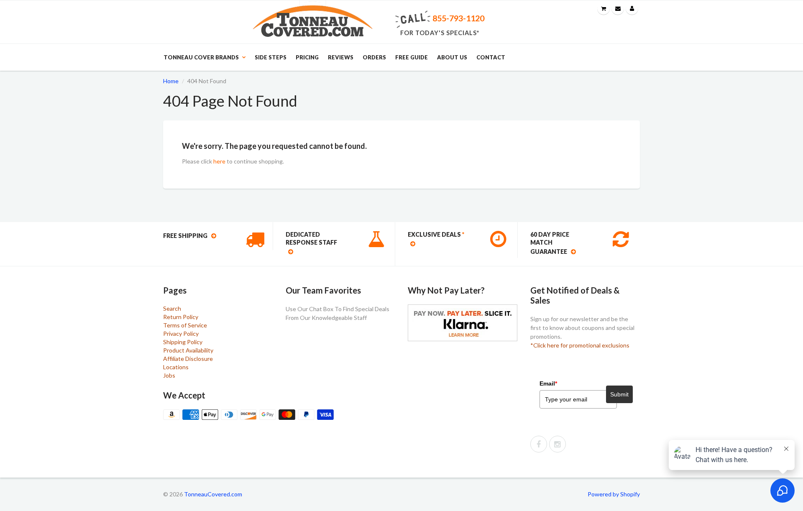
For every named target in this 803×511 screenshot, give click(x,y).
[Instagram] (557, 444)
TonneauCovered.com (213, 494)
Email (548, 383)
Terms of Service (185, 325)
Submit (619, 394)
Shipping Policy (182, 341)
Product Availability (188, 350)
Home (171, 80)
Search (172, 308)
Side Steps (270, 57)
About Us (452, 57)
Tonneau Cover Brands (201, 57)
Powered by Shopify (614, 494)
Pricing (307, 57)
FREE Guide (411, 57)
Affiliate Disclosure (188, 358)
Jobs (169, 375)
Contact (490, 57)
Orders (374, 57)
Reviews (340, 57)
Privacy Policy (181, 333)
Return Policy (180, 316)
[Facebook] (538, 444)
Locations (176, 366)
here (219, 161)
